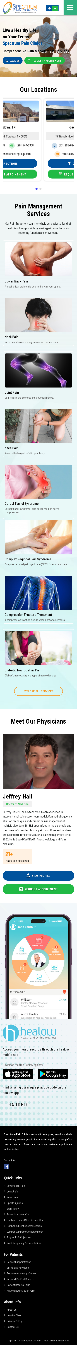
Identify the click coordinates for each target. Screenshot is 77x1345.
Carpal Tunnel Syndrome (22, 503)
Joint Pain (12, 392)
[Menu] (70, 7)
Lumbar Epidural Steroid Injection (25, 1220)
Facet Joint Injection (18, 1214)
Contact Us (13, 1326)
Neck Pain (11, 336)
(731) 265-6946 (27, 145)
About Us (11, 1309)
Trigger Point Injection (19, 1237)
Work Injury (13, 1208)
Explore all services (38, 691)
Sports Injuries (15, 1202)
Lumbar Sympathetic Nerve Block (25, 1231)
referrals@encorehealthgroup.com (41, 153)
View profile (40, 875)
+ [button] (49, 8)
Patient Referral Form (18, 1284)
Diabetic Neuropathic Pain (23, 670)
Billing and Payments (18, 1267)
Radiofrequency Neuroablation (24, 1243)
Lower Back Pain (16, 281)
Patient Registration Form (21, 1290)
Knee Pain (11, 448)
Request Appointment (41, 174)
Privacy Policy (14, 1321)
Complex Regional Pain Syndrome (28, 559)
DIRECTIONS (41, 163)
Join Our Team (14, 1315)
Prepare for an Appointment (22, 1273)
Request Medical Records (21, 1279)
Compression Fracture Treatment (28, 614)
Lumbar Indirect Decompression (24, 1225)
